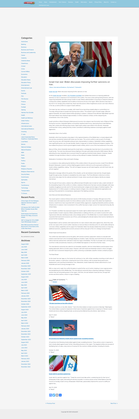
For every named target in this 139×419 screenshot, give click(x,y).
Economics (24, 74)
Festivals (23, 93)
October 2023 (25, 337)
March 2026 (24, 257)
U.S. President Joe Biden (75, 95)
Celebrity (23, 58)
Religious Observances (27, 171)
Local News (24, 141)
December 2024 (25, 298)
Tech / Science (62, 2)
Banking (23, 44)
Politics (23, 160)
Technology (24, 188)
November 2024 (25, 301)
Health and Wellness (27, 118)
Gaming (23, 110)
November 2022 (25, 367)
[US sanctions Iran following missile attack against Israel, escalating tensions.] (63, 328)
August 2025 (24, 277)
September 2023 (26, 339)
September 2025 (26, 274)
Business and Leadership (28, 52)
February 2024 (25, 326)
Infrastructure (25, 123)
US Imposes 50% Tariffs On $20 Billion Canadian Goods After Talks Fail (30, 209)
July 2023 (24, 345)
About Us (106, 2)
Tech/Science (25, 185)
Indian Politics (25, 120)
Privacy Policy (98, 2)
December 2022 (25, 364)
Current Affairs (25, 71)
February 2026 (25, 260)
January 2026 (25, 263)
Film (22, 96)
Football (23, 107)
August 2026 (24, 244)
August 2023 (25, 342)
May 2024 (24, 317)
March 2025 (24, 290)
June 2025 (24, 282)
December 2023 (25, 331)
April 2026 (24, 255)
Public (23, 163)
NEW (22, 152)
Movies (23, 144)
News (45, 2)
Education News (25, 80)
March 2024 (24, 323)
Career (23, 55)
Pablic (23, 158)
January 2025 (25, 296)
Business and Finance (27, 49)
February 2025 (25, 293)
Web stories (84, 2)
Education (24, 77)
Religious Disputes (26, 169)
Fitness (23, 104)
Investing (23, 131)
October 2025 (25, 271)
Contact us (113, 2)
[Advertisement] (69, 19)
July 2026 (24, 247)
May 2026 (24, 252)
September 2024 (26, 307)
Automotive (24, 41)
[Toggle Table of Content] (66, 280)
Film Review (24, 99)
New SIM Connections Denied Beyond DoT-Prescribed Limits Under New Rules (30, 226)
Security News (25, 174)
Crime (23, 69)
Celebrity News (25, 60)
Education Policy (26, 82)
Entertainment (52, 2)
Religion (23, 166)
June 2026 (24, 249)
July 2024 (24, 312)
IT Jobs (23, 134)
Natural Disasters (26, 150)
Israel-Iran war (53, 91)
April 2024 (24, 320)
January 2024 (25, 328)
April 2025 (24, 288)
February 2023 (25, 358)
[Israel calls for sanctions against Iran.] (63, 363)
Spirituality (24, 179)
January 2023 (25, 361)
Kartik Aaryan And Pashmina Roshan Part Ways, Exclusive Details (29, 215)
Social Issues (25, 177)
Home (40, 2)
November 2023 (25, 334)
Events (23, 90)
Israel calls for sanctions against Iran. (60, 374)
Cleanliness (24, 63)
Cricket (23, 66)
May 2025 (24, 285)
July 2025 (24, 279)
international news (26, 126)
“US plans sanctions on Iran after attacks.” (61, 303)
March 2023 (24, 356)
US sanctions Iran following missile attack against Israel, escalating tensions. (71, 338)
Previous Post (50, 403)
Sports (90, 2)
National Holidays (26, 147)
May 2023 (24, 350)
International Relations (27, 129)
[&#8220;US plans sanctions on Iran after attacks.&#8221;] (63, 292)
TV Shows (24, 193)
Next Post (114, 403)
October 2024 (25, 304)
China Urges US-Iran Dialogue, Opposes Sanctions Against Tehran (30, 202)
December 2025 (25, 266)
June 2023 (24, 347)
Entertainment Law (26, 88)
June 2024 (24, 315)
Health (77, 2)
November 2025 (25, 268)
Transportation (25, 190)
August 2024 (25, 309)
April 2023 (24, 353)
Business (70, 2)
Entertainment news (44, 5)
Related (55, 282)
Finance (23, 101)
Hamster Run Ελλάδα (27, 112)
